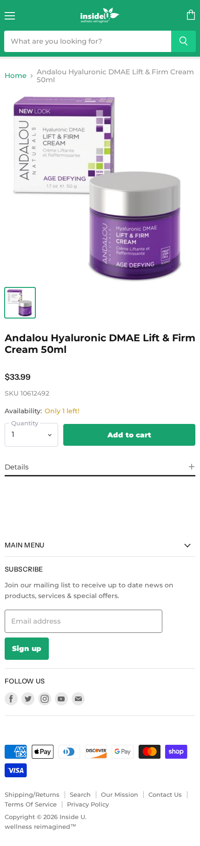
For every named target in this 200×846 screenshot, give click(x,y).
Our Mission (119, 794)
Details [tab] (16, 466)
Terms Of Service (31, 804)
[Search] (183, 41)
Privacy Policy (88, 804)
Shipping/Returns (32, 794)
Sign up (26, 648)
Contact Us (165, 794)
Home (16, 75)
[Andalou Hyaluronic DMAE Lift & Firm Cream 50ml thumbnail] (20, 303)
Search (80, 794)
